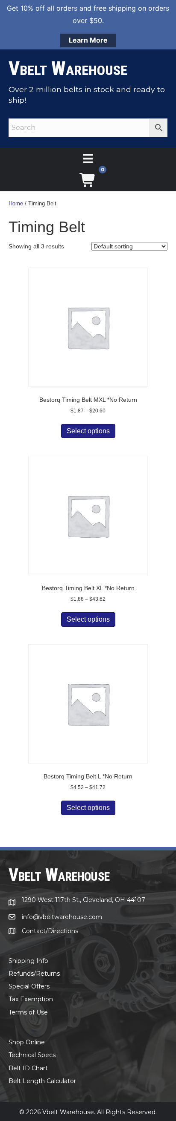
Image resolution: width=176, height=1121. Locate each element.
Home (16, 203)
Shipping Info (28, 961)
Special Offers (29, 986)
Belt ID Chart (28, 1068)
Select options (88, 431)
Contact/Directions (50, 931)
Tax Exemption (31, 999)
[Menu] (88, 158)
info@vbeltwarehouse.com (62, 917)
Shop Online (27, 1042)
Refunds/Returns (34, 973)
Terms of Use (28, 1012)
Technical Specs (32, 1055)
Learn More (88, 40)
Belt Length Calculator (42, 1081)
